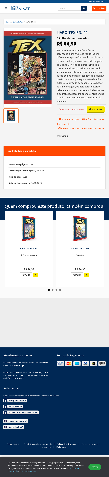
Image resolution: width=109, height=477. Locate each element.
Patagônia (80, 255)
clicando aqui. (18, 365)
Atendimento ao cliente (97, 1)
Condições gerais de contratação (38, 444)
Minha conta (61, 447)
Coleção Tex (18, 22)
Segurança (46, 447)
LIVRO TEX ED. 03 (80, 248)
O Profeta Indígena (29, 255)
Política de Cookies (28, 471)
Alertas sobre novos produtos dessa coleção (82, 128)
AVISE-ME (96, 109)
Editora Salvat (13, 444)
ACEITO (95, 467)
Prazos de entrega (90, 444)
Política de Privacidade (66, 444)
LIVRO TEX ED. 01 (29, 248)
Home (8, 22)
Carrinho (101, 8)
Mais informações (70, 119)
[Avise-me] (35, 275)
